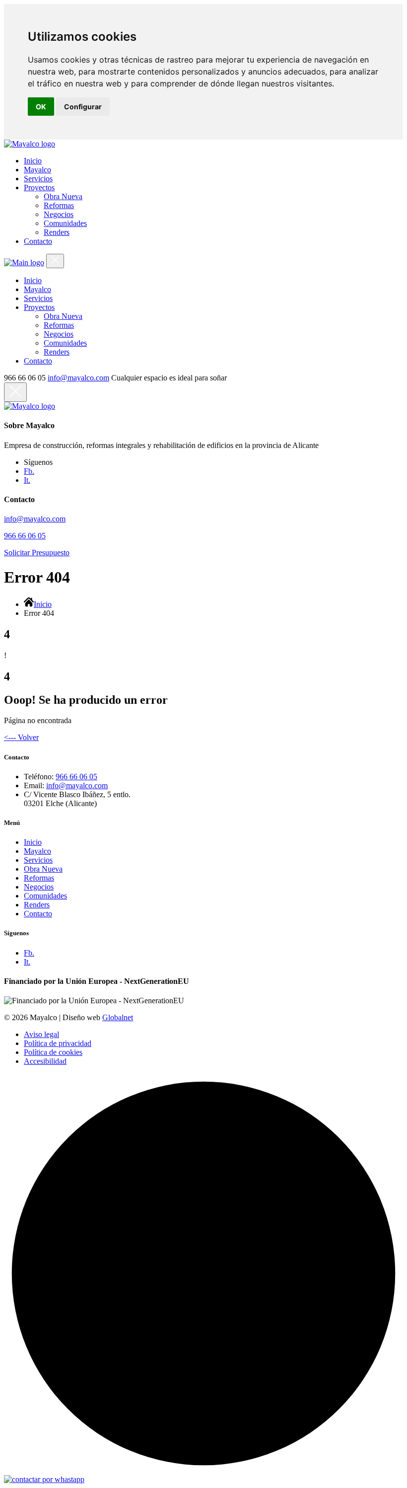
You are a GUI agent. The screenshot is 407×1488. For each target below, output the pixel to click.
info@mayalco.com (78, 377)
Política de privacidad (57, 1043)
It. (27, 480)
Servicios (38, 860)
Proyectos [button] (39, 187)
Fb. (29, 471)
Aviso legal (41, 1034)
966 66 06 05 (25, 535)
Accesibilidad (45, 1061)
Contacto (38, 913)
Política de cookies (53, 1052)
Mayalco (37, 851)
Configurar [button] (83, 106)
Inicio (43, 604)
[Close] (55, 261)
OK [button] (41, 106)
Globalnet (117, 1017)
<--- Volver (21, 737)
